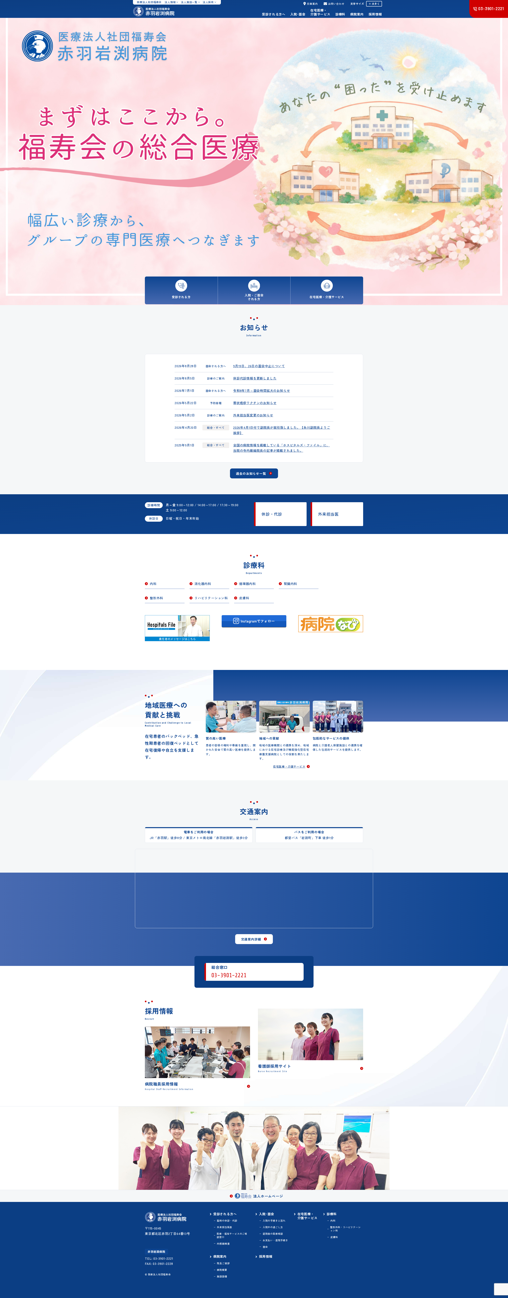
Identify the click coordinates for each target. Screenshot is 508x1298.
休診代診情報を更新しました (254, 378)
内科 (153, 583)
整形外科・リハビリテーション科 (345, 1229)
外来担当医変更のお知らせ (253, 415)
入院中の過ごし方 (273, 1227)
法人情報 (170, 2)
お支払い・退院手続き (275, 1240)
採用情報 (375, 14)
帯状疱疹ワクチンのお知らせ (254, 402)
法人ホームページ (268, 1196)
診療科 (340, 14)
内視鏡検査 (223, 1243)
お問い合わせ (336, 4)
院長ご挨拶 (223, 1263)
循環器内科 (247, 583)
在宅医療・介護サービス (320, 12)
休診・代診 (272, 514)
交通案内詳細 (251, 939)
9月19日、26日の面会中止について (259, 365)
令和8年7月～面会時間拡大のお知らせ (261, 390)
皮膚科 (244, 598)
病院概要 (222, 1269)
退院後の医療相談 (273, 1233)
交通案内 (312, 4)
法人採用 (208, 2)
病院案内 (357, 14)
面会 (265, 1246)
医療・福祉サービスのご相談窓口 (232, 1235)
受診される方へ (273, 14)
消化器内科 (202, 583)
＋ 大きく (374, 4)
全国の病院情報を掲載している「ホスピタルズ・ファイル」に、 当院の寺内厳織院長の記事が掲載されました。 (281, 448)
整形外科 (156, 598)
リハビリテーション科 (211, 598)
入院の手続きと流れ (274, 1220)
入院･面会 (297, 14)
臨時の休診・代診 (227, 1220)
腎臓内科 (290, 583)
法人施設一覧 (189, 2)
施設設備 (222, 1276)
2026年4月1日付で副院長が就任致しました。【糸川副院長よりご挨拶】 (281, 430)
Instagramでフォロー (258, 620)
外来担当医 (328, 514)
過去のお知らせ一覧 (251, 473)
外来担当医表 (224, 1227)
